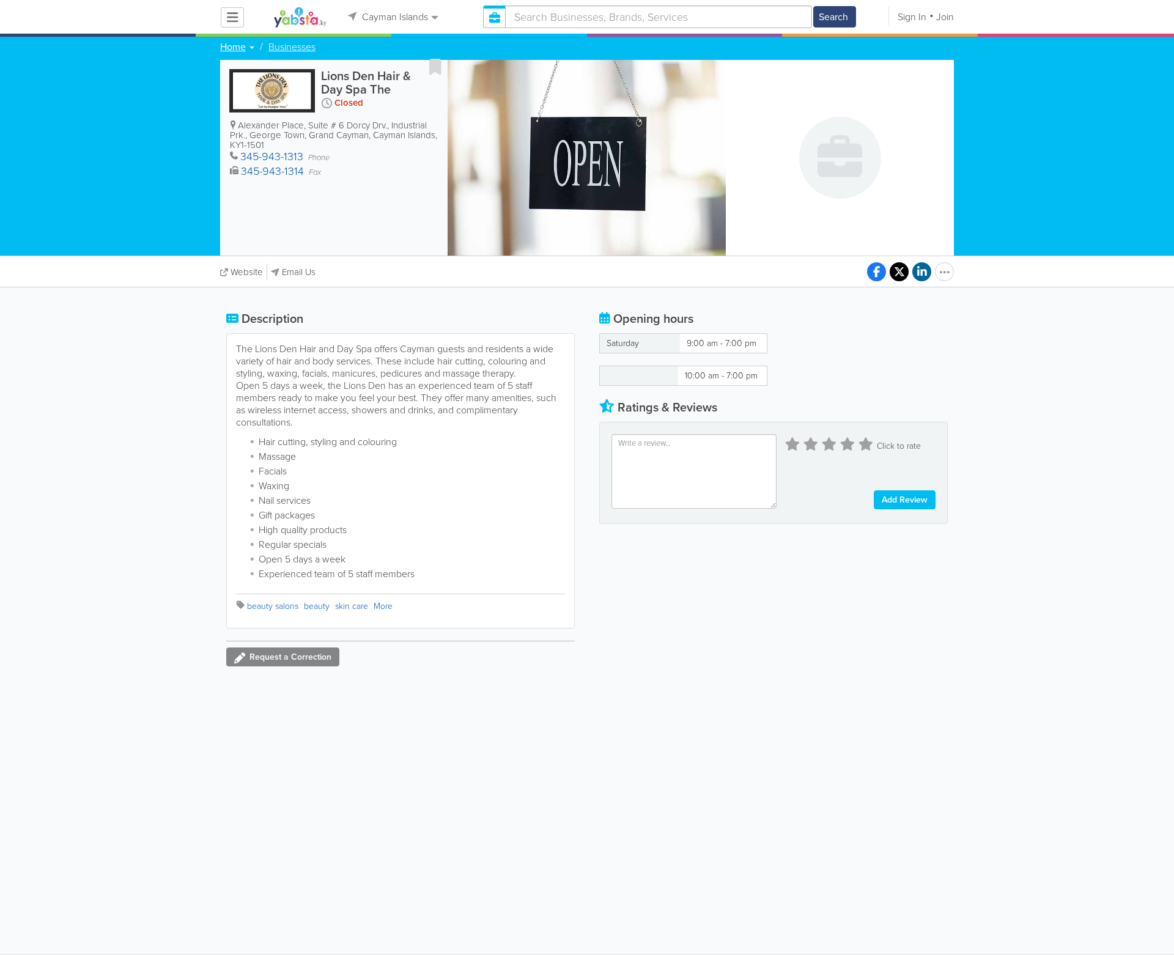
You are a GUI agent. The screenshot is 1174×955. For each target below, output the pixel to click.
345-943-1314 (272, 171)
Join (945, 17)
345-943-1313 (271, 156)
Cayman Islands (394, 17)
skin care (351, 606)
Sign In (912, 17)
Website (247, 272)
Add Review (905, 499)
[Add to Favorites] (435, 67)
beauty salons (272, 606)
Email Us (299, 272)
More (383, 606)
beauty (317, 606)
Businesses (292, 47)
